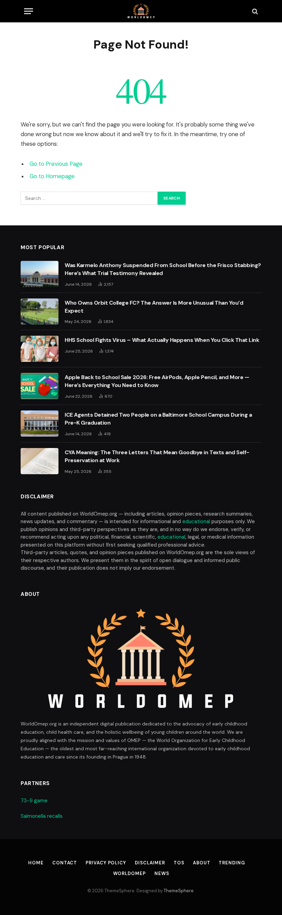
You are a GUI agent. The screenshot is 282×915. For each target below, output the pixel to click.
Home (36, 863)
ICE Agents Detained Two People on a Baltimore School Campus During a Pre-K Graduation (158, 418)
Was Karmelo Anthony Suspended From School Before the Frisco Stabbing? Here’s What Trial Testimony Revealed (163, 269)
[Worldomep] (141, 11)
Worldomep (129, 873)
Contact (64, 863)
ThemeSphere (179, 891)
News (161, 873)
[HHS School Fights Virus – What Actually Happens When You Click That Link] (39, 349)
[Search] (254, 11)
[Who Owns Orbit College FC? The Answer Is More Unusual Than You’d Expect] (39, 311)
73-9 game (34, 800)
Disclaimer (150, 863)
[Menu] (28, 11)
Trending (232, 863)
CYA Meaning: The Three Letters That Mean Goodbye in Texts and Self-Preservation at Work (157, 456)
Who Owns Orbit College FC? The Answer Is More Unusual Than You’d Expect (154, 306)
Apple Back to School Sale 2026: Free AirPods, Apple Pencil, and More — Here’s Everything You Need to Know (157, 381)
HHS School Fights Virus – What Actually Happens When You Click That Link (162, 340)
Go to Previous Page (56, 163)
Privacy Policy (106, 863)
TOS (179, 863)
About (201, 863)
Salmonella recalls (42, 816)
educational (196, 521)
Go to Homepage (52, 176)
